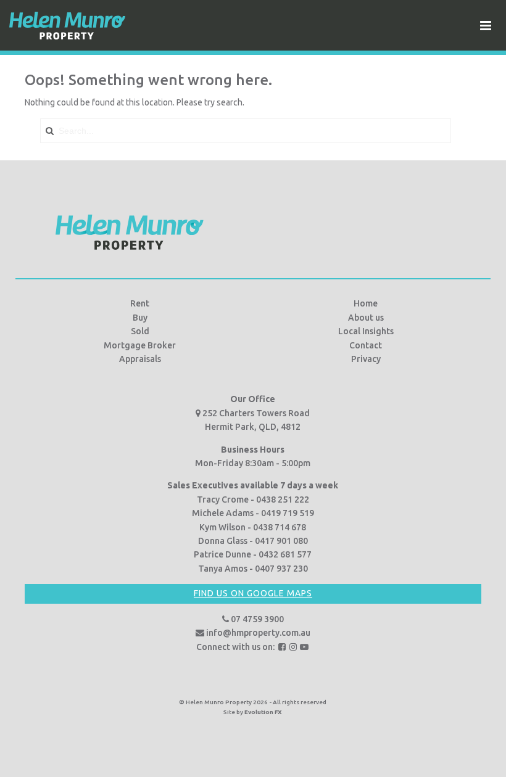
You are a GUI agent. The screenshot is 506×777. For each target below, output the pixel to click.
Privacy (366, 359)
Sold (140, 331)
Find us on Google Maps (253, 593)
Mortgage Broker (140, 345)
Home (366, 303)
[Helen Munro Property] (67, 25)
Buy (140, 318)
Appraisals (140, 359)
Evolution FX (263, 712)
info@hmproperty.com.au (257, 633)
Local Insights (366, 331)
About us (366, 318)
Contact (365, 345)
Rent (139, 303)
